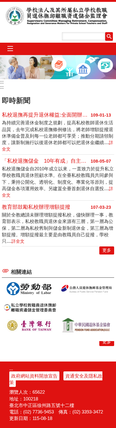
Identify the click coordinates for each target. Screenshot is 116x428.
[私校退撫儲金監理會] (58, 67)
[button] (109, 36)
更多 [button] (106, 250)
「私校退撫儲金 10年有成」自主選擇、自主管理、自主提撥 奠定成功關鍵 (46, 161)
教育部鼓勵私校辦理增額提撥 (36, 207)
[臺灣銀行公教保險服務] (30, 325)
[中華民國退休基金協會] (86, 325)
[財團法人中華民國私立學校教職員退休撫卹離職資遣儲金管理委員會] (30, 307)
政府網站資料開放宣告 (34, 376)
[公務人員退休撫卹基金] (86, 289)
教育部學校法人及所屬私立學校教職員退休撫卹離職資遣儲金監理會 (58, 16)
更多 (106, 342)
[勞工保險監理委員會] (30, 289)
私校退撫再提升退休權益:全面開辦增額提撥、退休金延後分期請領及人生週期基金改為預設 (46, 115)
